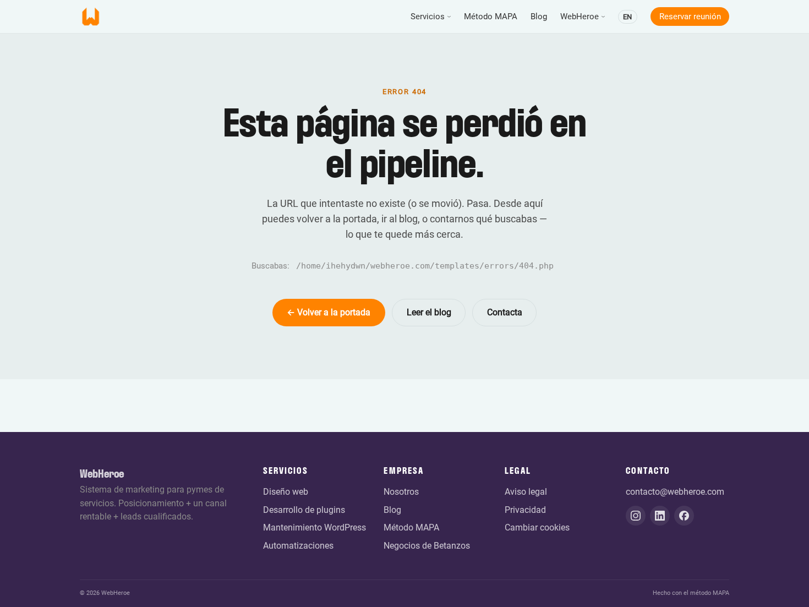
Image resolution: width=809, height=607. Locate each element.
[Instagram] (636, 516)
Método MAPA (490, 16)
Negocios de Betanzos (427, 545)
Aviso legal (526, 491)
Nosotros (401, 491)
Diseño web (285, 491)
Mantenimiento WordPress (314, 527)
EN (627, 17)
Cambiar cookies (537, 527)
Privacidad (525, 510)
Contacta (504, 312)
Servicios (428, 16)
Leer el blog (429, 312)
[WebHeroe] (91, 17)
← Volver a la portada (328, 312)
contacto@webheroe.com (675, 491)
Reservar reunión (690, 16)
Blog (539, 16)
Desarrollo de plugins (304, 510)
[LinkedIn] (660, 516)
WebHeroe (579, 16)
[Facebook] (684, 516)
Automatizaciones (298, 545)
